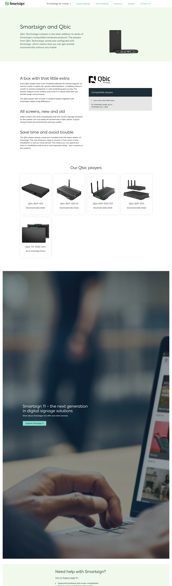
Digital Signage (83, 4)
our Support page (67, 578)
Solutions (118, 4)
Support (131, 4)
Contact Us (145, 4)
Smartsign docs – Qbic (99, 107)
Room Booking (102, 4)
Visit (57, 578)
